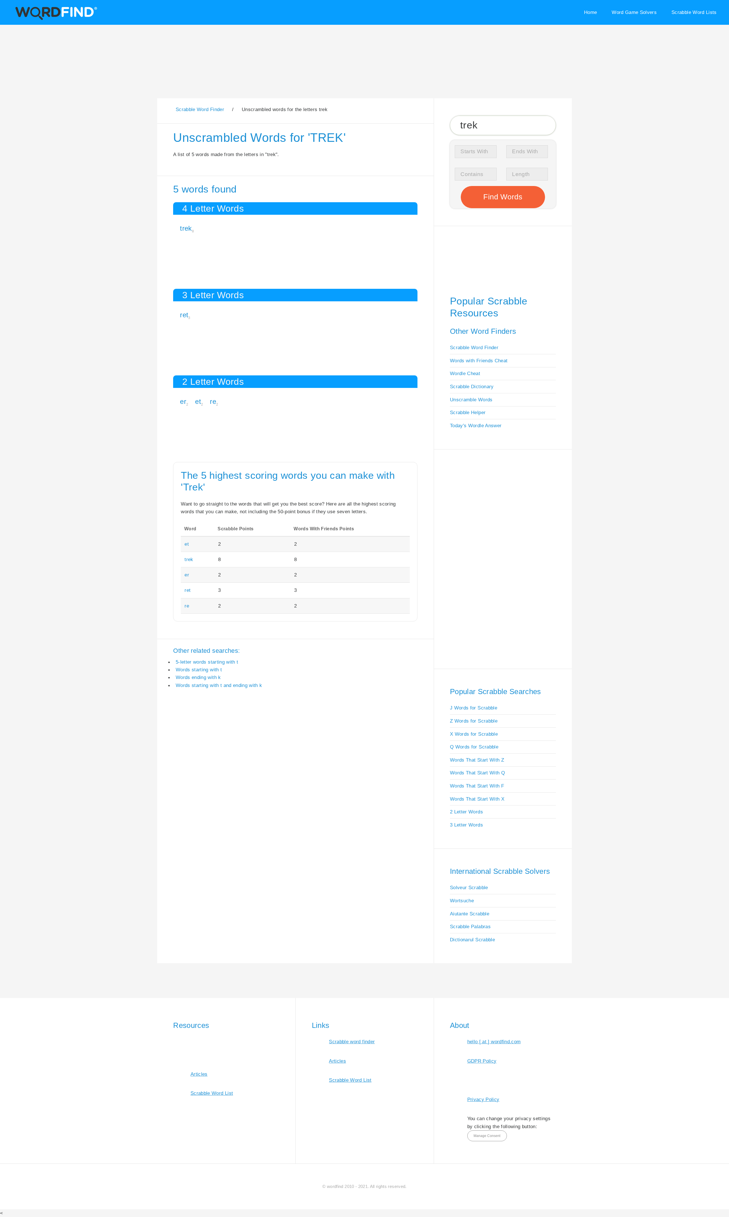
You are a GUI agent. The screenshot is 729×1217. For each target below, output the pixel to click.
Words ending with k (198, 677)
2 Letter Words (466, 812)
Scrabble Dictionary (472, 386)
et (198, 401)
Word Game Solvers (634, 12)
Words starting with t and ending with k (219, 685)
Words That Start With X (477, 799)
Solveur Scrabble (469, 887)
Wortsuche (462, 900)
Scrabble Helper (468, 412)
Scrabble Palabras (470, 926)
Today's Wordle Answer (475, 425)
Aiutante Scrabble (469, 914)
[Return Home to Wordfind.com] (55, 19)
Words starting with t (199, 669)
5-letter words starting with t (207, 662)
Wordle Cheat (465, 373)
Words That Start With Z (477, 760)
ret (184, 315)
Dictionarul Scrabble (472, 939)
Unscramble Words (471, 399)
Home (590, 12)
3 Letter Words (466, 825)
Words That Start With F (477, 786)
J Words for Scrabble (473, 708)
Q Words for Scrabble (474, 747)
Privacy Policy (483, 1099)
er (183, 401)
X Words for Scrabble (474, 734)
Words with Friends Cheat (478, 360)
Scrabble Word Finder (474, 347)
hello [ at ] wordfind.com (494, 1041)
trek (186, 228)
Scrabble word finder (352, 1041)
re (213, 401)
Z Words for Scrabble (473, 721)
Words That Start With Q (477, 773)
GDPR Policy (482, 1061)
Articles (199, 1074)
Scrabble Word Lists (694, 12)
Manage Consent (487, 1136)
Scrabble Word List (212, 1093)
